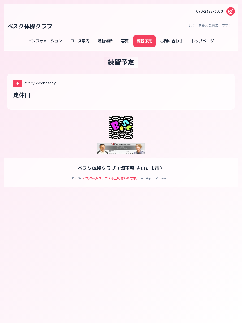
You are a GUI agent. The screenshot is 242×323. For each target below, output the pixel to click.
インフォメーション (45, 41)
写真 (125, 41)
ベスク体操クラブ (29, 26)
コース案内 (79, 41)
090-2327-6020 (209, 11)
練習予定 (144, 41)
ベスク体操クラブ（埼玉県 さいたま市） (121, 168)
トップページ (202, 41)
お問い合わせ (171, 41)
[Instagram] (230, 11)
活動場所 (105, 41)
